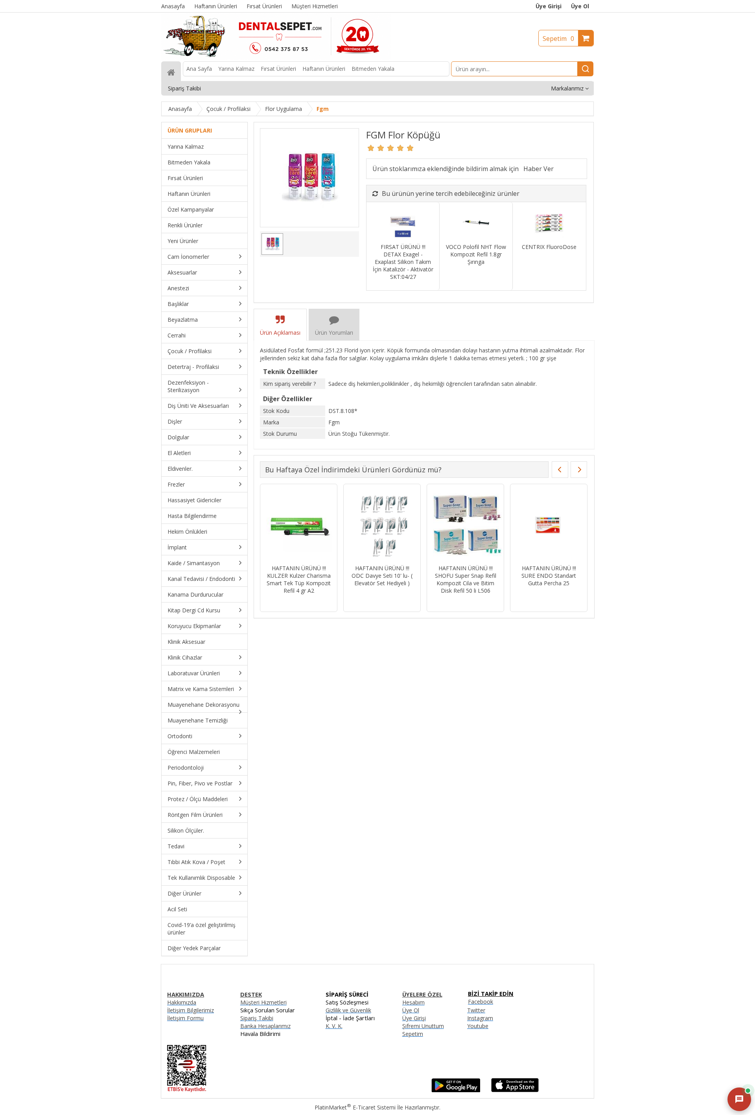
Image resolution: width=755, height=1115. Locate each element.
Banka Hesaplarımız (265, 1026)
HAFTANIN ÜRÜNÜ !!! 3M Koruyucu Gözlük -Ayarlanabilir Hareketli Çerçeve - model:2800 (299, 579)
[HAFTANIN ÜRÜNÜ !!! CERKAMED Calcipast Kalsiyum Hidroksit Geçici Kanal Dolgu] (382, 525)
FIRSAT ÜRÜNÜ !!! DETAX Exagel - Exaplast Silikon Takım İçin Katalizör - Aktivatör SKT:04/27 (403, 261)
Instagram (480, 1018)
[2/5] (376, 148)
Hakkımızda (181, 1002)
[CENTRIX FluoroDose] (549, 223)
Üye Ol (580, 6)
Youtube (477, 1026)
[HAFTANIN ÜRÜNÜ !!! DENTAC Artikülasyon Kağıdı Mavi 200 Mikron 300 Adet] (465, 525)
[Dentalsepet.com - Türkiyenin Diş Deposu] (276, 57)
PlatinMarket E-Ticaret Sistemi (355, 1107)
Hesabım (413, 1002)
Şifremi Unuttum (423, 1026)
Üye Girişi (549, 6)
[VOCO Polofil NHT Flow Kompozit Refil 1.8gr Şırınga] (476, 223)
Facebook (480, 1001)
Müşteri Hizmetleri (263, 1002)
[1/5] (371, 148)
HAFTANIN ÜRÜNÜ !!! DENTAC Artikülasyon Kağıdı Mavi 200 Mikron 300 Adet (465, 579)
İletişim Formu (185, 1018)
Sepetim (558, 38)
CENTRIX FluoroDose (549, 247)
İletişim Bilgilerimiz (190, 1010)
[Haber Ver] (538, 169)
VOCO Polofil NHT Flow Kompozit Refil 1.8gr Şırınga (476, 254)
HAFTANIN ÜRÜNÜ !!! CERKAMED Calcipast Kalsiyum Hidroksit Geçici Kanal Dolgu (382, 579)
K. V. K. (334, 1026)
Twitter (476, 1010)
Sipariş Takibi (256, 1018)
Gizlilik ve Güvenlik (348, 1010)
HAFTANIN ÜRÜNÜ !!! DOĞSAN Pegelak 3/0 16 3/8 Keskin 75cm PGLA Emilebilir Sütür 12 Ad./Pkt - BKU (548, 583)
